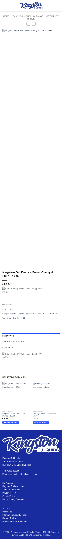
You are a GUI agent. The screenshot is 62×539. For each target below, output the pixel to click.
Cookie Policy (8, 496)
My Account (7, 483)
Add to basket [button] (10, 422)
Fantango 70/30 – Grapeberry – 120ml (45, 415)
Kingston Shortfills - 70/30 (15, 318)
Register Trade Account (13, 486)
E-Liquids (18, 16)
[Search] (9, 5)
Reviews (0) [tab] (7, 347)
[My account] (52, 5)
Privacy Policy (9, 493)
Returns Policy (9, 518)
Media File (7, 512)
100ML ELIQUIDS (17, 314)
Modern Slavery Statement (14, 521)
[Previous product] (34, 24)
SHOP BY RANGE (34, 16)
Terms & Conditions (11, 489)
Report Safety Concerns (13, 499)
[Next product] (28, 24)
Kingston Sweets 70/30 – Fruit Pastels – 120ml (13, 415)
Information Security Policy (14, 515)
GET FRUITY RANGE (51, 314)
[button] (3, 5)
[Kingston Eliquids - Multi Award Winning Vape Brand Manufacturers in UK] (31, 5)
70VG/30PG (29, 314)
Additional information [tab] (13, 342)
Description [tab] (8, 336)
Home (6, 16)
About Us (6, 508)
